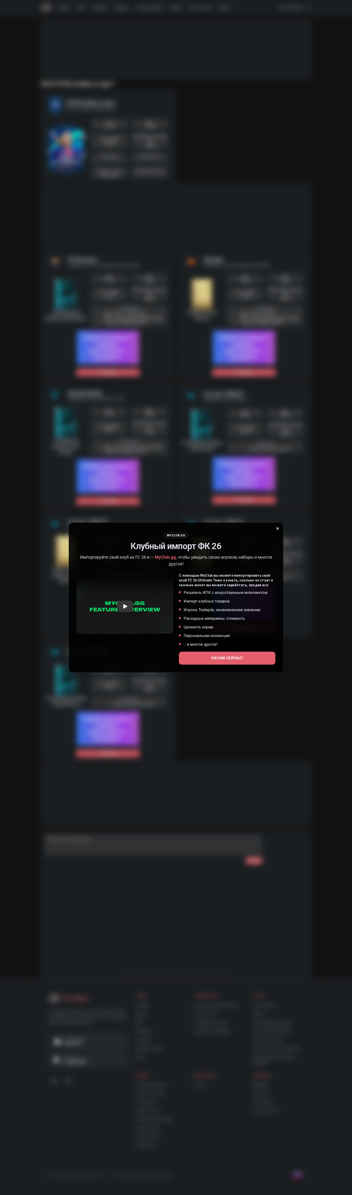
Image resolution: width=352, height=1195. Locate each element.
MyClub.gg (165, 557)
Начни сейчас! (227, 658)
